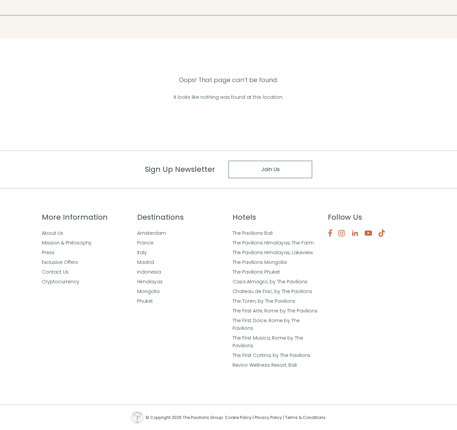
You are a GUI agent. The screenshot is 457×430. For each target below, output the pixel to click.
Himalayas (150, 281)
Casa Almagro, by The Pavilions (270, 281)
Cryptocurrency (60, 281)
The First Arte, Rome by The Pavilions (275, 310)
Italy (142, 252)
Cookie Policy (238, 417)
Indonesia (149, 272)
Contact (92, 7)
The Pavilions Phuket (256, 272)
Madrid (145, 262)
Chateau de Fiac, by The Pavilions (272, 291)
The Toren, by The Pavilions (264, 301)
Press (20, 7)
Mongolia (148, 291)
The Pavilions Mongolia (260, 262)
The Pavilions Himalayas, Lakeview (273, 252)
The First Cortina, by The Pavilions (271, 355)
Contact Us (55, 272)
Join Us (270, 169)
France (145, 242)
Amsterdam (151, 233)
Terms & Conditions (305, 417)
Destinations (37, 27)
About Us (52, 233)
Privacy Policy (268, 417)
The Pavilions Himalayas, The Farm (273, 242)
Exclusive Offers (60, 262)
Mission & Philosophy (67, 242)
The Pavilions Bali (253, 233)
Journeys (39, 7)
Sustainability (66, 7)
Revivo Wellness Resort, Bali (265, 365)
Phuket (145, 301)
